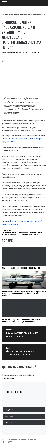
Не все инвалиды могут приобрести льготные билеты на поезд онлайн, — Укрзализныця (21, 320)
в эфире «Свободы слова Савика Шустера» (25, 138)
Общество (7, 230)
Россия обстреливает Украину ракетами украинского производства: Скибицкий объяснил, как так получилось (24, 294)
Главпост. (13, 141)
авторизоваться (8, 378)
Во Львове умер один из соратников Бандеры (21, 268)
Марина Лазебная (9, 232)
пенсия (35, 235)
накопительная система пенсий (20, 235)
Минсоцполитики (23, 232)
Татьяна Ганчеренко (31, 53)
